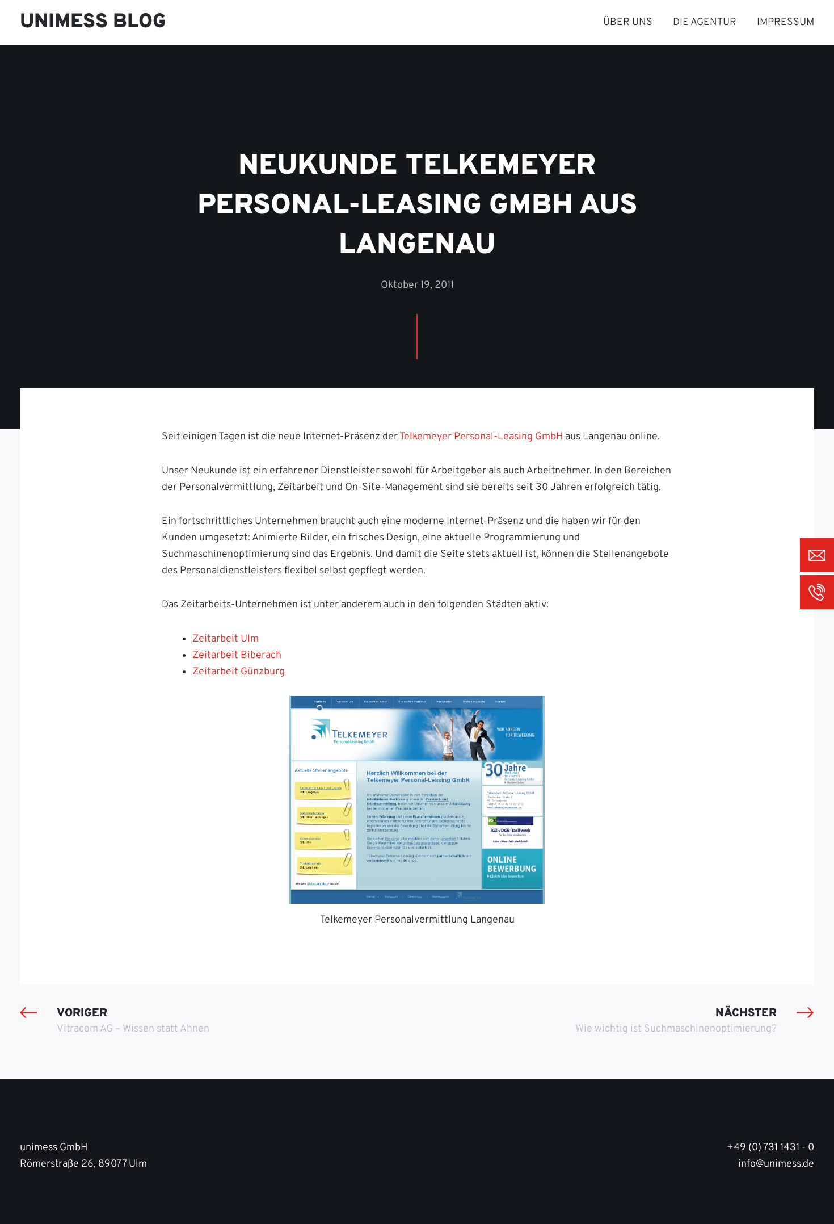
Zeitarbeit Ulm (225, 638)
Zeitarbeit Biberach (236, 655)
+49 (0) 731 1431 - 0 (770, 1147)
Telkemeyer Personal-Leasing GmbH (481, 436)
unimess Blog (93, 22)
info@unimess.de (776, 1164)
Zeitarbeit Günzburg (238, 671)
